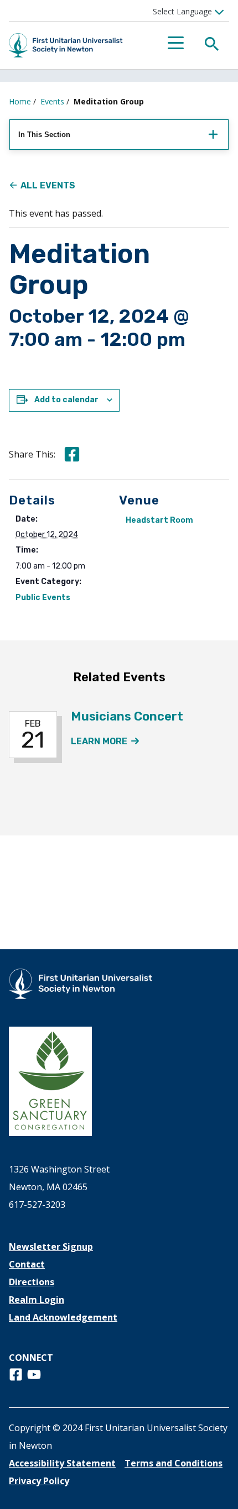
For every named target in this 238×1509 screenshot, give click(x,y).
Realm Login (36, 1300)
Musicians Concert (127, 716)
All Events (47, 185)
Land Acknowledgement (63, 1317)
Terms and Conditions (174, 1463)
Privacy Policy (39, 1481)
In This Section (44, 134)
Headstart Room (159, 520)
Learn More (105, 741)
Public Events (42, 597)
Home (20, 101)
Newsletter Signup (51, 1246)
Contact (27, 1264)
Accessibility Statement (62, 1463)
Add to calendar (66, 399)
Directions (31, 1282)
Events (52, 101)
